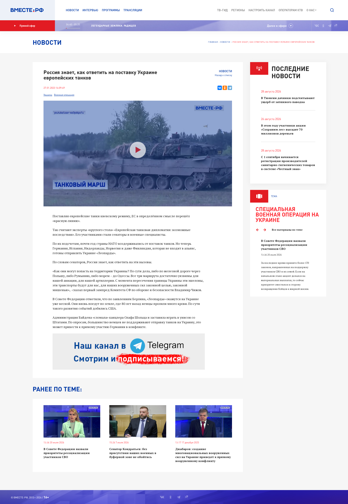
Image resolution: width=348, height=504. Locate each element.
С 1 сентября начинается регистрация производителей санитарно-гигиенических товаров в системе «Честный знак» (288, 163)
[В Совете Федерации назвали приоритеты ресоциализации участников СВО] (72, 421)
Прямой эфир (27, 25)
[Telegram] (230, 88)
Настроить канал (261, 10)
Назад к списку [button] (223, 75)
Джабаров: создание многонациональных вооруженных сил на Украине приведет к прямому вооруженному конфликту (203, 455)
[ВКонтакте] (220, 88)
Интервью (90, 10)
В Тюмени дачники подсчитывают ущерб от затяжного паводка (288, 100)
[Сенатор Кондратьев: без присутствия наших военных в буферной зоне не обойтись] (137, 421)
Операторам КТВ (291, 10)
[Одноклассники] (225, 88)
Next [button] (264, 229)
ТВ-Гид (222, 10)
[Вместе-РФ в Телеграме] (329, 25)
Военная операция (64, 94)
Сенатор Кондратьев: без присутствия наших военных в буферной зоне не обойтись (132, 453)
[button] (332, 10)
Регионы (238, 10)
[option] (288, 265)
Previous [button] (257, 229)
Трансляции (132, 10)
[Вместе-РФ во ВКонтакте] (317, 25)
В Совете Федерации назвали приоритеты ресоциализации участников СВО (67, 453)
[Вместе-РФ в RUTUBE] (335, 25)
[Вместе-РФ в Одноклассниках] (323, 25)
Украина (48, 94)
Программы (111, 10)
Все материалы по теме (287, 229)
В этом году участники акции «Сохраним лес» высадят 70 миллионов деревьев (283, 129)
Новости (72, 10)
